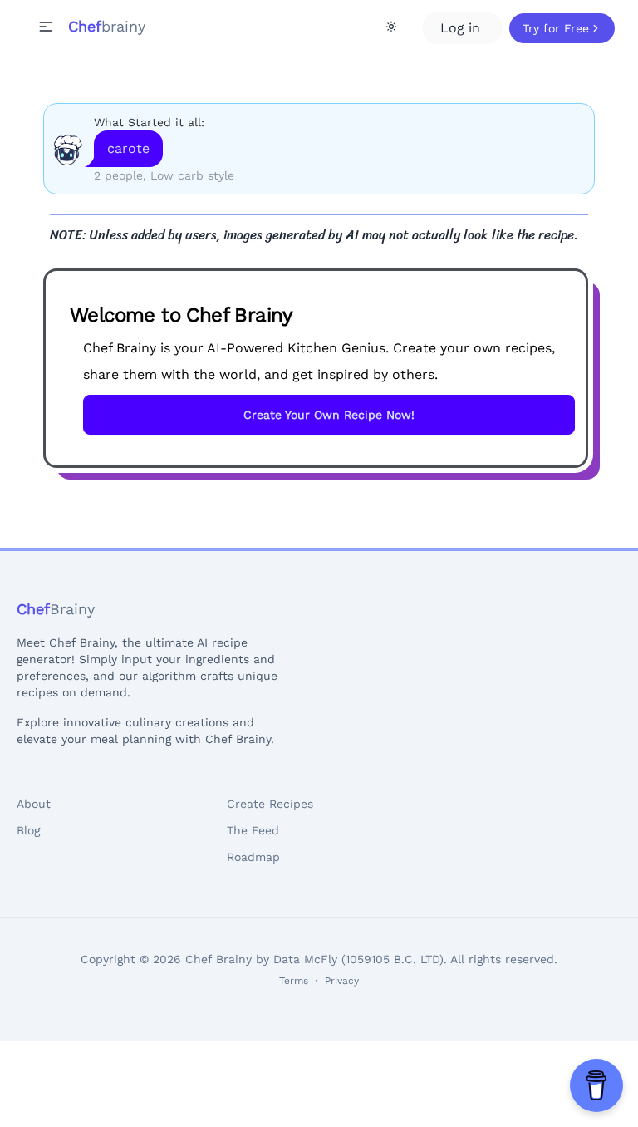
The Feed (253, 830)
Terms (293, 981)
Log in (462, 28)
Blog (28, 830)
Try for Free (556, 28)
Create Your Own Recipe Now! (329, 414)
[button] (45, 27)
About (34, 803)
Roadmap (253, 857)
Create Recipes (270, 803)
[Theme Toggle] (391, 27)
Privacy (342, 981)
